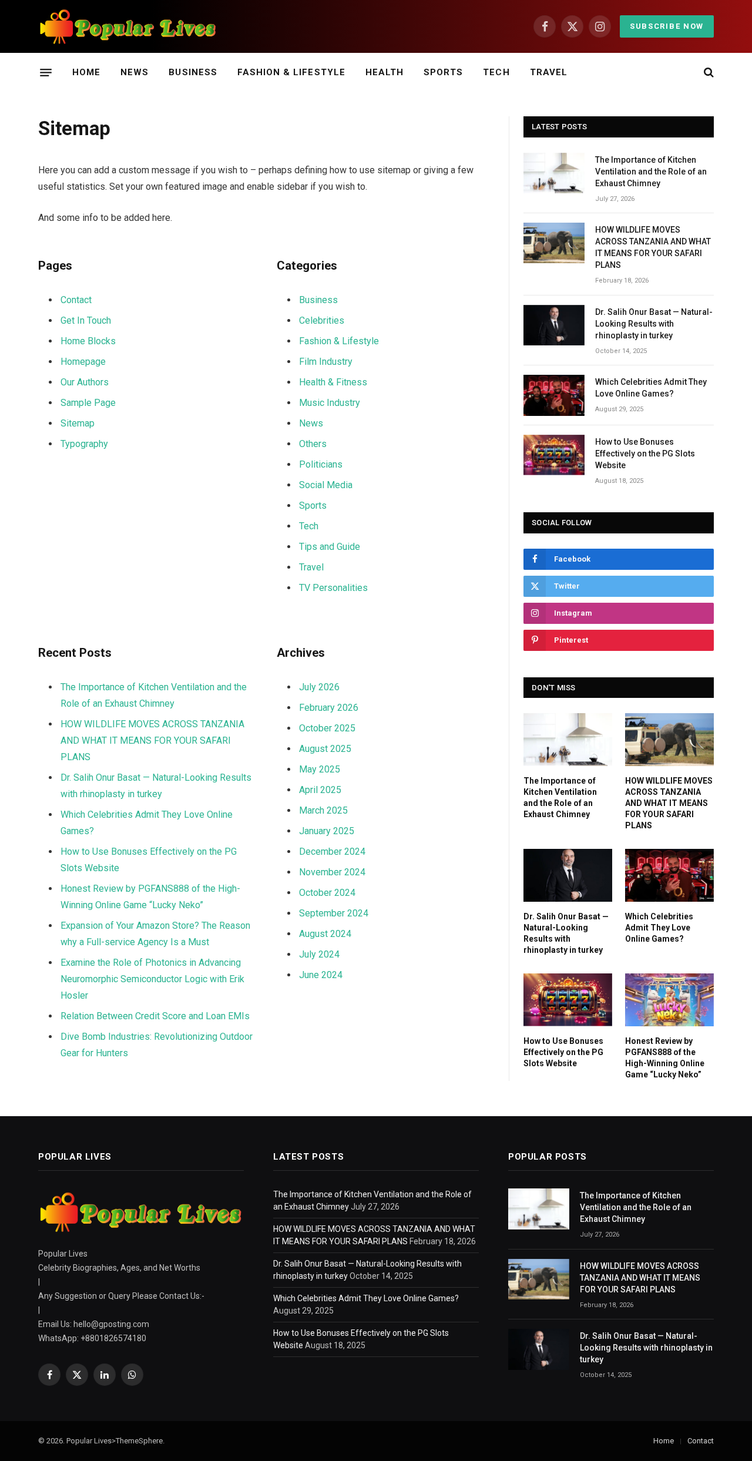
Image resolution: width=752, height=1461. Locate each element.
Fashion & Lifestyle (291, 72)
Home (86, 72)
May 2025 (319, 769)
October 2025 (327, 728)
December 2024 (332, 851)
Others (313, 443)
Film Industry (325, 361)
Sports (443, 72)
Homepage (83, 361)
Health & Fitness (333, 382)
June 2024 (321, 974)
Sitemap (78, 423)
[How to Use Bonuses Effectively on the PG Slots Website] (554, 455)
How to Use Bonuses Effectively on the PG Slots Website (645, 453)
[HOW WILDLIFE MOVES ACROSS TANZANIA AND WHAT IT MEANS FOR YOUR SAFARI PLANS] (554, 243)
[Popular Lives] (128, 26)
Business (193, 72)
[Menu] (46, 72)
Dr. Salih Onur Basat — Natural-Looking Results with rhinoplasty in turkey (654, 323)
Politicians (321, 464)
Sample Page (88, 402)
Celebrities (321, 320)
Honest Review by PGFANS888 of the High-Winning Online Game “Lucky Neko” (664, 1057)
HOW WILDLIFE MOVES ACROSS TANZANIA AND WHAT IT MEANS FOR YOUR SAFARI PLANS (152, 740)
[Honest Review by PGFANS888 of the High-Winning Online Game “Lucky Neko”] (669, 999)
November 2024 (332, 872)
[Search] (707, 72)
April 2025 (320, 789)
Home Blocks (88, 341)
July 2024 (319, 954)
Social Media (325, 485)
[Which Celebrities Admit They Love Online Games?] (554, 395)
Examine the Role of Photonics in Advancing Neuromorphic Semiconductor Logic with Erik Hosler (152, 979)
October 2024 (327, 892)
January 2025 (326, 831)
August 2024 (325, 933)
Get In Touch (86, 320)
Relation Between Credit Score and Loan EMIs (155, 1016)
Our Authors (85, 382)
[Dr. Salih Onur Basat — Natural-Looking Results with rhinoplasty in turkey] (554, 325)
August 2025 (325, 748)
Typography (84, 443)
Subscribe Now (667, 26)
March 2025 (323, 810)
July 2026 (319, 687)
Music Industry (329, 402)
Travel (549, 72)
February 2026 (328, 707)
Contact (76, 299)
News (134, 72)
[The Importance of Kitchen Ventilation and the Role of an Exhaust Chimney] (554, 173)
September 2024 (333, 913)
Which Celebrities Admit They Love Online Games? (651, 387)
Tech (496, 72)
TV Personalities (333, 587)
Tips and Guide (329, 546)
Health (384, 72)
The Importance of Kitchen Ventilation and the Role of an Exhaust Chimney (651, 171)
